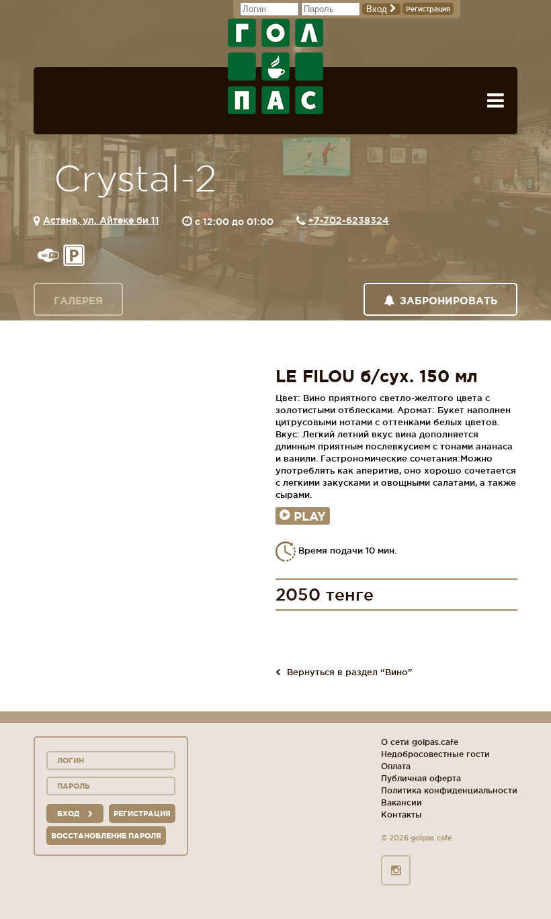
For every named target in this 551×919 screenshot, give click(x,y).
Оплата (396, 766)
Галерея (78, 300)
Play (310, 516)
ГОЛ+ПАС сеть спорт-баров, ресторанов (275, 66)
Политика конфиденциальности (449, 790)
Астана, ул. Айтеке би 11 (101, 220)
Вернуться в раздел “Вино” (350, 671)
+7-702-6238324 (348, 220)
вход (69, 813)
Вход (378, 9)
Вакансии (401, 802)
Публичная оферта (421, 778)
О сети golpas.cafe (419, 742)
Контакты (401, 814)
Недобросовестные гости (435, 754)
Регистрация (428, 9)
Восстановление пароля (106, 836)
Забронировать (448, 300)
